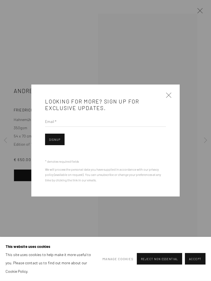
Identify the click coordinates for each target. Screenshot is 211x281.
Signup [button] (54, 139)
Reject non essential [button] (159, 259)
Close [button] (167, 97)
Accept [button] (195, 259)
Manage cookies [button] (117, 259)
